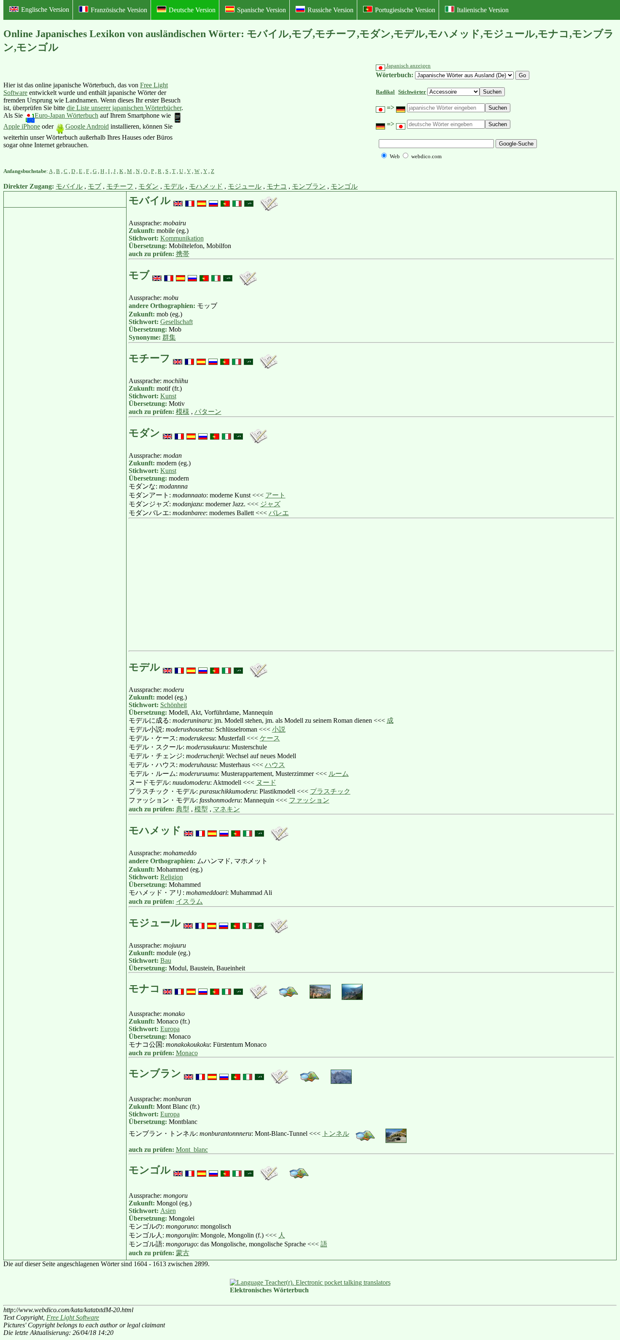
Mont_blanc (192, 1149)
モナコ (277, 186)
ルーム (339, 773)
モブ (94, 186)
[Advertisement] (250, 115)
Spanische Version (261, 10)
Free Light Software (72, 1317)
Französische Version (119, 10)
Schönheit (173, 704)
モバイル (69, 186)
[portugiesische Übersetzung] (225, 200)
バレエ (279, 512)
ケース (270, 738)
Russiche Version (330, 10)
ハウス (275, 764)
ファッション (309, 800)
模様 (182, 411)
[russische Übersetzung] (213, 200)
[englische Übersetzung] (178, 200)
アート (275, 495)
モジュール (244, 186)
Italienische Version (483, 10)
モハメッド (206, 186)
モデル (174, 186)
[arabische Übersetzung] (248, 200)
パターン (207, 411)
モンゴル (344, 186)
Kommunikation (182, 238)
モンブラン (309, 186)
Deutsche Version (192, 10)
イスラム (189, 901)
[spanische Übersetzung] (201, 200)
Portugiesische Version (405, 10)
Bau (165, 960)
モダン (148, 186)
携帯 (182, 253)
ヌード (266, 782)
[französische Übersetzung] (189, 200)
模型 (201, 809)
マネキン (226, 809)
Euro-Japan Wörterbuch (66, 115)
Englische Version (45, 9)
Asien (168, 1210)
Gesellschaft (176, 321)
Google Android (87, 126)
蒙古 (182, 1252)
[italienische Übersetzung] (237, 200)
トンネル (335, 1133)
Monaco (187, 1052)
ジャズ (270, 504)
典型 (182, 809)
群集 (169, 337)
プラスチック (330, 791)
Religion (171, 877)
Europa (170, 1028)
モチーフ (119, 186)
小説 (279, 729)
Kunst (168, 396)
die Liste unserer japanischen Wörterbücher (124, 107)
